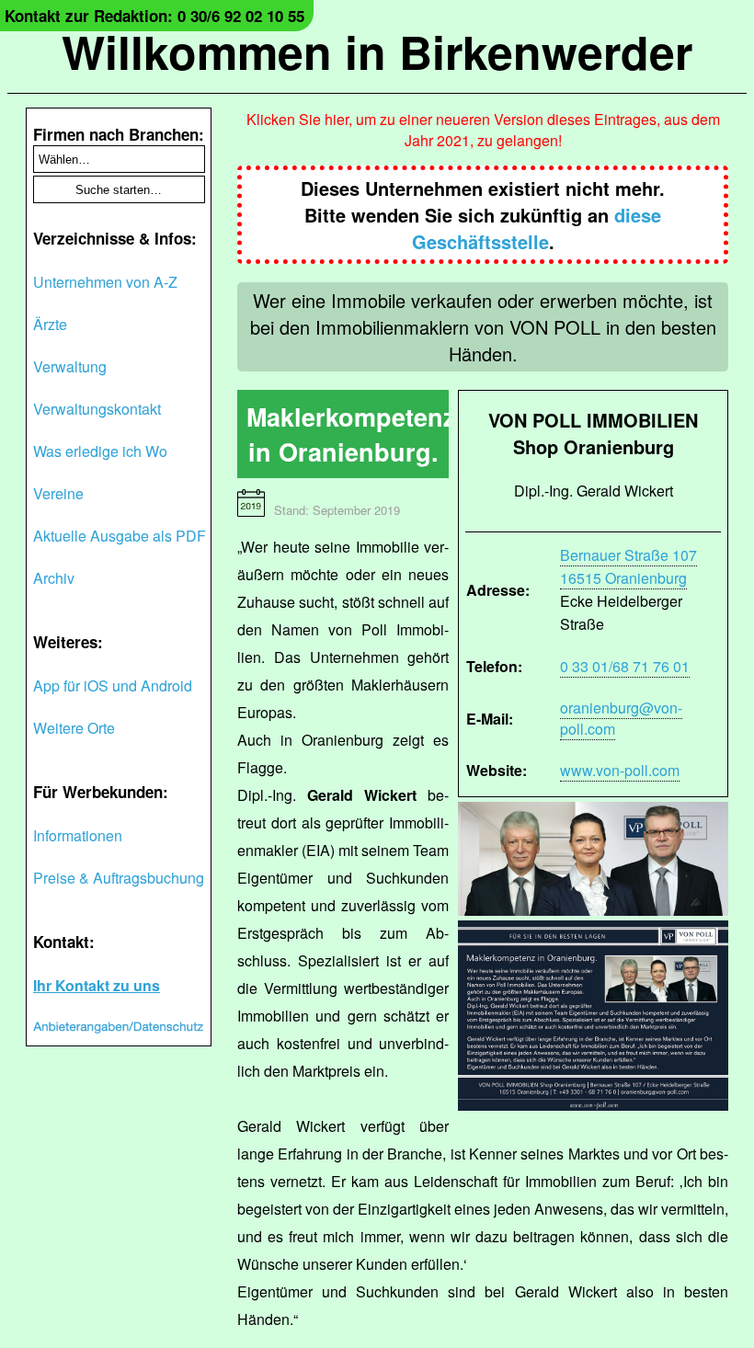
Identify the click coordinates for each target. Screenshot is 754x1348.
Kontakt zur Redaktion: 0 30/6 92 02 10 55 (154, 16)
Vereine (58, 493)
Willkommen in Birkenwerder (377, 51)
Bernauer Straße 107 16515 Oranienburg (628, 566)
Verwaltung (70, 366)
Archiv (53, 577)
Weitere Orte (74, 727)
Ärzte (50, 324)
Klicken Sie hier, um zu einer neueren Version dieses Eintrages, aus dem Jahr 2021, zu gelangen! (483, 130)
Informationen (77, 835)
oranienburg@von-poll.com (621, 718)
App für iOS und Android (112, 685)
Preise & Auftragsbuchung (118, 877)
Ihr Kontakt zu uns (96, 985)
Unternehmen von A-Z (105, 281)
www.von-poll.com (620, 770)
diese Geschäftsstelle (537, 228)
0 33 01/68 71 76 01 (625, 666)
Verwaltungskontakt (97, 408)
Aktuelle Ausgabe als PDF (119, 535)
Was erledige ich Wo (100, 451)
